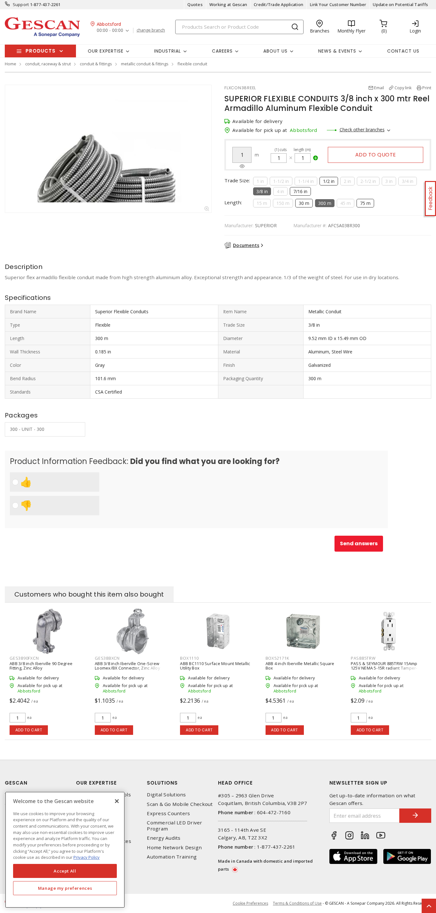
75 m (365, 203)
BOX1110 (189, 658)
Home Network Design (174, 847)
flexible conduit (192, 64)
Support (21, 4)
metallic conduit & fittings (145, 64)
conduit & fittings (96, 64)
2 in (347, 181)
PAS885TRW (363, 658)
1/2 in (329, 181)
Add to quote (375, 154)
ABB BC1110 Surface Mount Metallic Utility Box (215, 666)
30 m (304, 203)
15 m (262, 203)
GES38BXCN (107, 658)
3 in (389, 181)
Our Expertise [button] (106, 51)
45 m (345, 203)
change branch (151, 30)
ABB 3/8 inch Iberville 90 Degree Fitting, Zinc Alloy (41, 666)
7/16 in (300, 191)
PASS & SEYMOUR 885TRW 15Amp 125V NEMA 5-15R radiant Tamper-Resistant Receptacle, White (384, 668)
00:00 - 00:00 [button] (110, 30)
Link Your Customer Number (338, 4)
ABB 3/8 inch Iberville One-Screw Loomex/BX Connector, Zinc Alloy (127, 666)
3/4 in (407, 181)
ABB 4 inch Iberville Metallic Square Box (300, 666)
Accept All (65, 871)
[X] (117, 801)
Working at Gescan (228, 4)
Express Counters (168, 813)
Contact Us (403, 51)
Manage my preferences (65, 888)
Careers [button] (222, 51)
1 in (260, 181)
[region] (65, 850)
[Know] (242, 166)
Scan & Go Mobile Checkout (180, 804)
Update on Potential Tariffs (400, 4)
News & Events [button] (337, 51)
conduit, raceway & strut (48, 64)
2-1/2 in (368, 181)
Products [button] (41, 50)
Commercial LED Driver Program (174, 826)
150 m (282, 203)
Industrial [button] (167, 51)
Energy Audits (163, 838)
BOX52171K (277, 658)
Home (10, 64)
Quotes (195, 4)
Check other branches (362, 130)
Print (426, 88)
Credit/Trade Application (278, 4)
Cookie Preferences (250, 903)
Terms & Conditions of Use (297, 903)
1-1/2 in (281, 181)
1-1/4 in (306, 181)
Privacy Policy (86, 857)
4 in (280, 191)
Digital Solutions (166, 795)
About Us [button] (275, 51)
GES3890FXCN (24, 658)
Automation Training (172, 857)
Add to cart (28, 730)
